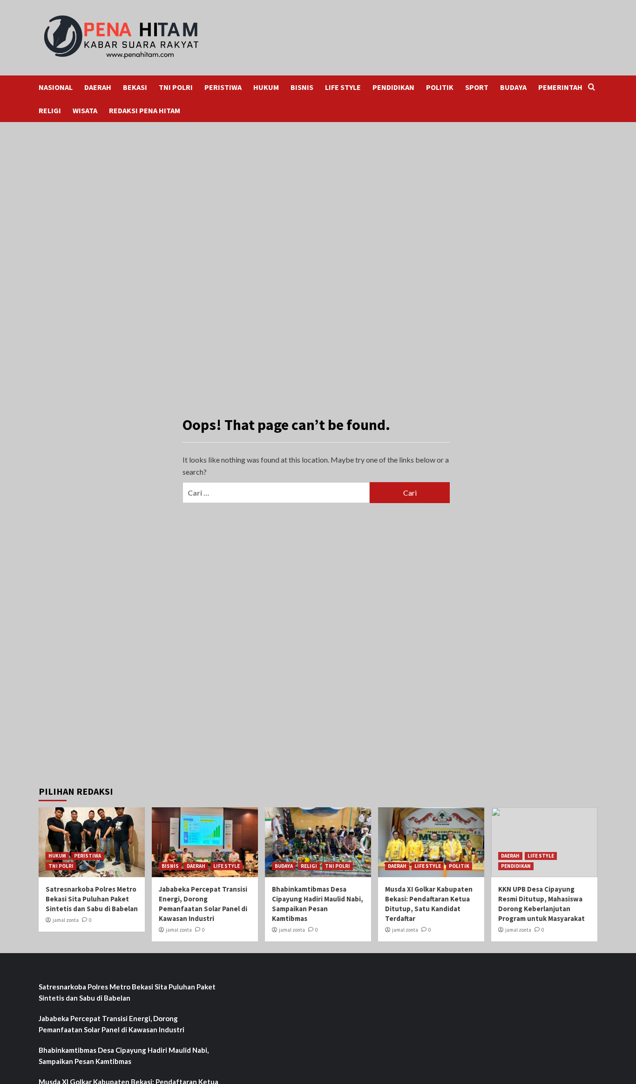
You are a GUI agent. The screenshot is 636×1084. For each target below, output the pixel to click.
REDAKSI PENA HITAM (144, 110)
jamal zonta (66, 920)
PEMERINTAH (560, 87)
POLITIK (439, 87)
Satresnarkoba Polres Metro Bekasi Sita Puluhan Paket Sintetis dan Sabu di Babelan (92, 899)
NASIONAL (56, 87)
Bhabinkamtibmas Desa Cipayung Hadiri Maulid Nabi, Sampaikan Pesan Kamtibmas (124, 1055)
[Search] (591, 87)
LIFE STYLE (343, 87)
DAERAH (97, 87)
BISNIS (302, 87)
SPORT (476, 87)
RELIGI (50, 110)
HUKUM (266, 87)
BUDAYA (513, 87)
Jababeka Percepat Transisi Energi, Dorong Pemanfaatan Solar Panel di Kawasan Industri (111, 1024)
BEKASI (135, 87)
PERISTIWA (223, 87)
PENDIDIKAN (393, 87)
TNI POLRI (176, 87)
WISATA (85, 110)
